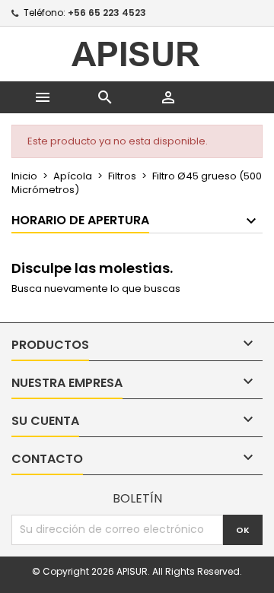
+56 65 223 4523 (107, 12)
